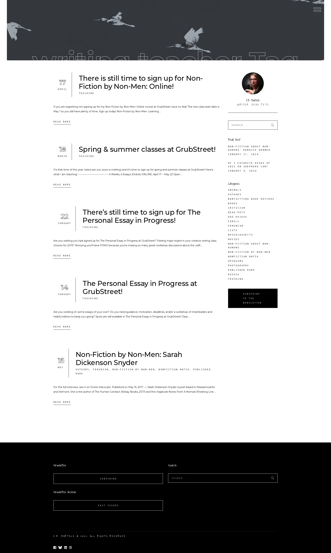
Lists (233, 230)
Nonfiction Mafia (174, 369)
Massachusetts (240, 234)
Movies (234, 239)
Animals (235, 190)
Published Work (241, 270)
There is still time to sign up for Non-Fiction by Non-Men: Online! (141, 82)
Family (234, 221)
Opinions (236, 261)
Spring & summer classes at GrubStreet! (147, 149)
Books (233, 203)
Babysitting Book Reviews (251, 199)
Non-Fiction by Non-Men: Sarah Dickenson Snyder (129, 358)
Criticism (236, 208)
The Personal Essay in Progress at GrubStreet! (140, 287)
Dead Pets (236, 212)
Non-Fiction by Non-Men (133, 369)
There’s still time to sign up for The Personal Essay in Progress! (141, 216)
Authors (82, 369)
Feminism (101, 369)
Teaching (86, 93)
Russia (234, 274)
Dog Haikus (237, 217)
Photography (238, 265)
